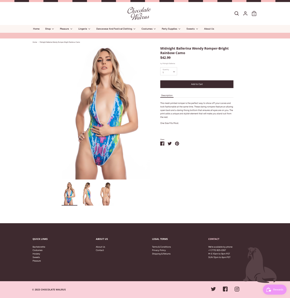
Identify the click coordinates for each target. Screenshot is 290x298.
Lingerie (83, 28)
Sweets (190, 28)
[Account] (245, 11)
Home (36, 28)
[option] (106, 114)
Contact (100, 250)
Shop (48, 28)
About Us (209, 28)
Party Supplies (170, 28)
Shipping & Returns (161, 253)
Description (167, 95)
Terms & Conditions (161, 247)
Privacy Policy (159, 250)
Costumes (147, 28)
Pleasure (64, 28)
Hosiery (36, 253)
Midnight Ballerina (168, 63)
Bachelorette (39, 247)
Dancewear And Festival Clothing (114, 28)
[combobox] (168, 71)
